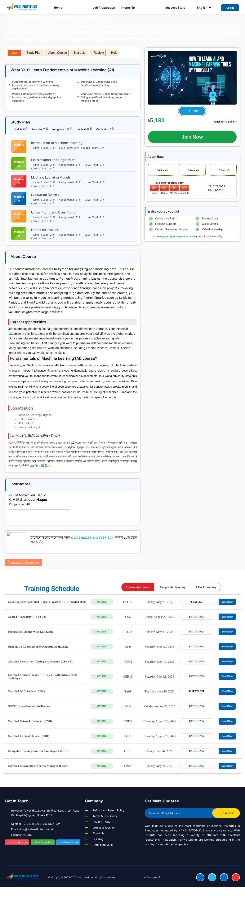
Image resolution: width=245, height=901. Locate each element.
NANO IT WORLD (189, 830)
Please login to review (24, 562)
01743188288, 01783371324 (92, 538)
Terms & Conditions (105, 816)
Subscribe (226, 813)
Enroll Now (227, 602)
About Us (98, 833)
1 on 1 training (206, 587)
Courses (76, 7)
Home (58, 7)
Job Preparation (104, 7)
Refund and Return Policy (108, 810)
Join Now (192, 137)
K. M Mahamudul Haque (27, 500)
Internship (128, 7)
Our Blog (98, 839)
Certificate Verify (103, 844)
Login (230, 7)
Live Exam (150, 7)
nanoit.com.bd (43, 842)
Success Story (175, 7)
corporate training (172, 587)
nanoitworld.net (68, 842)
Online (193, 111)
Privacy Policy (101, 821)
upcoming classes (138, 587)
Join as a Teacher (104, 827)
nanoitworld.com (17, 842)
